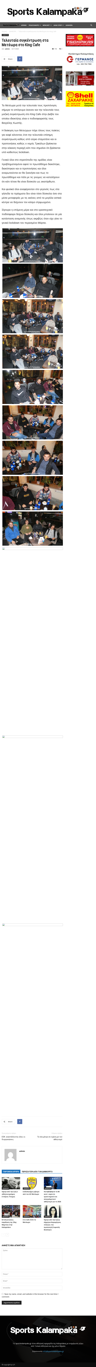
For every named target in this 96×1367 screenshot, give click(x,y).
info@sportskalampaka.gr (53, 1351)
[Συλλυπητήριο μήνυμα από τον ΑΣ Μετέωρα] (32, 1183)
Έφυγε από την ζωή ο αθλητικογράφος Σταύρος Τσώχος (10, 1194)
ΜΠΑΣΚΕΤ (46, 25)
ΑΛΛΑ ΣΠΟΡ (58, 25)
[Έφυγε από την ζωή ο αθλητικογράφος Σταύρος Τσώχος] (11, 1183)
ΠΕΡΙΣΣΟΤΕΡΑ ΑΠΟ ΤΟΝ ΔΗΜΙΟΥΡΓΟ (37, 1172)
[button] (91, 25)
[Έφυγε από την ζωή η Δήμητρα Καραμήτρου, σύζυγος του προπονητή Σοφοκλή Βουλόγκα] (53, 1211)
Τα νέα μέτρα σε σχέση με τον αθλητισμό (49, 1138)
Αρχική (4, 31)
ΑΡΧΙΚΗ (23, 25)
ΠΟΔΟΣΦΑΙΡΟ (34, 25)
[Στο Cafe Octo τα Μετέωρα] (32, 1211)
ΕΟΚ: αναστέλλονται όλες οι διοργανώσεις (13, 1138)
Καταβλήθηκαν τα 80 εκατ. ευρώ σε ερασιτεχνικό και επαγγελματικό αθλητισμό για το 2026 (52, 1197)
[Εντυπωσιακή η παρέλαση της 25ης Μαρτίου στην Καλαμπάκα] (11, 1211)
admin (7, 49)
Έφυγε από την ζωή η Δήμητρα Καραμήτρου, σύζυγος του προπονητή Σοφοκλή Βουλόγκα (52, 1225)
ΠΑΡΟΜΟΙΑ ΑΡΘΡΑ (11, 1172)
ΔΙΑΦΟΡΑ (69, 25)
